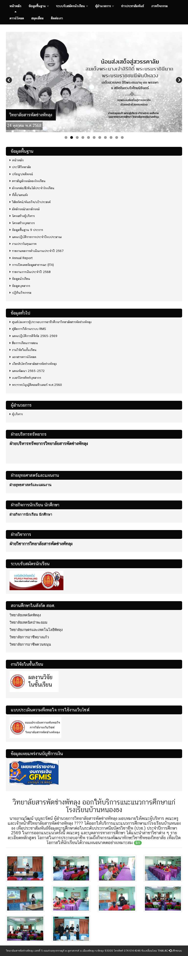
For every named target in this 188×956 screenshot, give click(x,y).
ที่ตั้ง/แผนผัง (20, 195)
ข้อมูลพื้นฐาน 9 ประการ (27, 230)
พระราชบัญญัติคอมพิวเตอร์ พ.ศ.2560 (37, 385)
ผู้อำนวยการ (103, 6)
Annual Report (22, 258)
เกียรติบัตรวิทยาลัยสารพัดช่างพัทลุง (34, 364)
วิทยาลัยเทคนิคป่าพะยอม (28, 622)
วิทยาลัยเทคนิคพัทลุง (25, 615)
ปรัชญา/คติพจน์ (22, 174)
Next (178, 80)
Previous (9, 80)
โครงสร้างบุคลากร (23, 223)
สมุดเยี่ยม (37, 18)
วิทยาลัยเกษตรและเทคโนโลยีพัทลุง (36, 630)
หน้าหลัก (15, 6)
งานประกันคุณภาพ (24, 244)
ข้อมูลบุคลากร (21, 286)
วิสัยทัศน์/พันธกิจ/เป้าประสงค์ (31, 202)
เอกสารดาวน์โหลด (24, 357)
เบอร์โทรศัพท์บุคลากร (26, 378)
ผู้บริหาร (17, 414)
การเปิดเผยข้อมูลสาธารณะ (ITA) (33, 265)
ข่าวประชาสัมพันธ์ (132, 6)
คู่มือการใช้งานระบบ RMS (29, 329)
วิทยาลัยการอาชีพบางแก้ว (29, 637)
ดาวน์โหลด (17, 18)
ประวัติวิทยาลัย (21, 167)
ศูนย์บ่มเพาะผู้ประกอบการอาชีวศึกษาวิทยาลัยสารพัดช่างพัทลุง (52, 322)
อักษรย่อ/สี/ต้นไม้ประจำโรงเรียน (33, 188)
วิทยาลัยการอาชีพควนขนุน (30, 644)
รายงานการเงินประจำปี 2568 (31, 272)
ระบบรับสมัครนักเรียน (71, 6)
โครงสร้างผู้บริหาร (23, 216)
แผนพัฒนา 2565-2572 (28, 371)
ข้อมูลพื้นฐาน (38, 6)
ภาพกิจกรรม (159, 6)
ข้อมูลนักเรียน (21, 279)
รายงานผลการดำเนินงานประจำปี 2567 (37, 251)
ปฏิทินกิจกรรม (21, 292)
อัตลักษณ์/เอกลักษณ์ (25, 209)
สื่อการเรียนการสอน (25, 343)
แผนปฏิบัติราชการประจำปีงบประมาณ (36, 237)
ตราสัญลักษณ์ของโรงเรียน (29, 181)
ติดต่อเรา (57, 18)
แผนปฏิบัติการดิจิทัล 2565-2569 (34, 336)
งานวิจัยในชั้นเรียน (24, 350)
